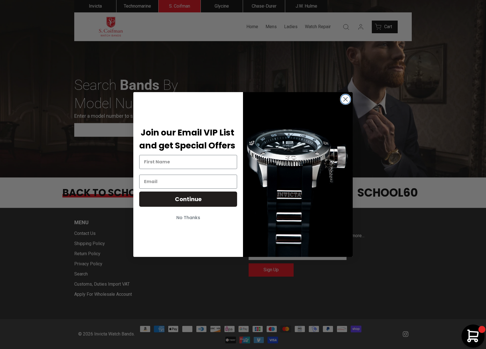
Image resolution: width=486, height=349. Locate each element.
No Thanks (188, 217)
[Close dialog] (345, 99)
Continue (188, 199)
